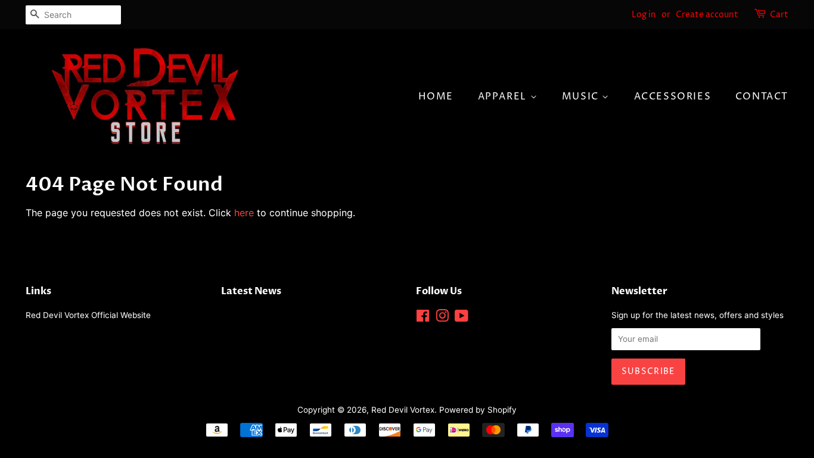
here (244, 213)
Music (582, 96)
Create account (707, 14)
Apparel (504, 96)
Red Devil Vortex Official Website (88, 315)
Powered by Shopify (478, 410)
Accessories (673, 96)
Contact (761, 96)
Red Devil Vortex (402, 410)
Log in (644, 14)
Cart (779, 14)
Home (435, 96)
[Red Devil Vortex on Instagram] (442, 318)
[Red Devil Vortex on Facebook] (423, 318)
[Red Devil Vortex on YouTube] (461, 318)
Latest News (251, 291)
